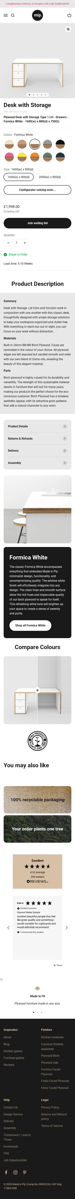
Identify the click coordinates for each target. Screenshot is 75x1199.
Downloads (11, 1146)
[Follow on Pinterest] (24, 1172)
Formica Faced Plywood (50, 1072)
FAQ (6, 1153)
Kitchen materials (52, 1037)
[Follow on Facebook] (6, 1172)
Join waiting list (37, 223)
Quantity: (9, 235)
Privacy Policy (50, 1107)
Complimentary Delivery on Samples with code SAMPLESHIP (37, 3)
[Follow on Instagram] (15, 1172)
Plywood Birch (50, 1055)
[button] (8, 927)
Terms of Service (52, 1126)
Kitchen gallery (13, 1051)
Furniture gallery (14, 1058)
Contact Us (11, 1107)
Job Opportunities (15, 1160)
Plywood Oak (49, 1062)
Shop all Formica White (30, 625)
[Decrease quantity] (8, 243)
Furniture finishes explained (52, 1046)
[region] (37, 927)
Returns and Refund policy (54, 1117)
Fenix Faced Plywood (54, 1088)
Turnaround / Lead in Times (17, 1137)
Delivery (9, 1121)
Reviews (9, 1065)
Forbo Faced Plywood (55, 1081)
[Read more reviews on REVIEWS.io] (37, 882)
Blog (6, 1044)
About (7, 1037)
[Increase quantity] (24, 243)
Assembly (10, 1128)
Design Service (13, 1114)
